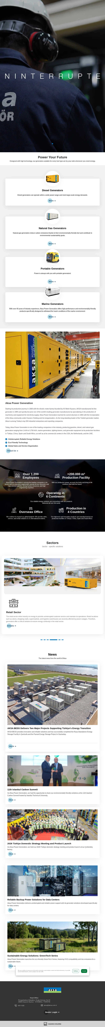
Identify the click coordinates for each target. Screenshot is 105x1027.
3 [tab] (53, 643)
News (52, 658)
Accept (84, 971)
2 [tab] (50, 643)
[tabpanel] (52, 76)
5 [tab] (59, 643)
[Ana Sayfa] (52, 994)
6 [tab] (63, 643)
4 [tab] (56, 643)
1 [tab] (52, 143)
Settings (75, 971)
